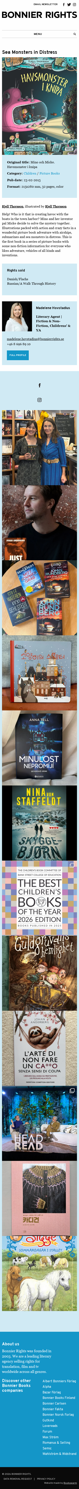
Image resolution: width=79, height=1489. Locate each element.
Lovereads (50, 1426)
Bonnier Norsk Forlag (58, 1415)
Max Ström (51, 1437)
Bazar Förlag (52, 1393)
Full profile (18, 355)
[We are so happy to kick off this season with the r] (39, 447)
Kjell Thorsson (12, 206)
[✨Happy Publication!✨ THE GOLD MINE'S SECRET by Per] (39, 973)
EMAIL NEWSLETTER (46, 4)
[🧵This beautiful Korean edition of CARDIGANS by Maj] (39, 1198)
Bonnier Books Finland (59, 1398)
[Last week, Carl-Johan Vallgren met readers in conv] (39, 1123)
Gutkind (48, 1421)
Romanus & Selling (56, 1443)
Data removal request (18, 1479)
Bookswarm (70, 1483)
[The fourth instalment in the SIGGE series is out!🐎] (39, 1273)
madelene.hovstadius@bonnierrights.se (35, 339)
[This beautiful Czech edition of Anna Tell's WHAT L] (39, 747)
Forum (47, 1432)
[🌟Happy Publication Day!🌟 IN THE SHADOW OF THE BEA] (39, 823)
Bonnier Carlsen (54, 1404)
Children (30, 173)
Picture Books (50, 173)
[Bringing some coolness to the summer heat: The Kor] (39, 672)
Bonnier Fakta (53, 1409)
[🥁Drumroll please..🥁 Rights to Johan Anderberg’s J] (39, 522)
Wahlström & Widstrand (59, 1454)
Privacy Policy (46, 1479)
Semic (47, 1449)
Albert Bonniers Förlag (59, 1381)
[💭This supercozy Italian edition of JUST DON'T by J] (39, 1048)
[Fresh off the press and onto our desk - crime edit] (39, 597)
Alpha (47, 1387)
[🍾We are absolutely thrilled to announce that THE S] (39, 898)
